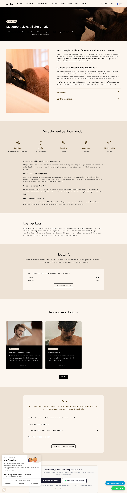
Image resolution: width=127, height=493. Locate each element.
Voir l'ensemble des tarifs (63, 285)
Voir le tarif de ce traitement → (63, 489)
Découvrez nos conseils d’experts (63, 446)
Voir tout (63, 376)
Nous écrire (119, 488)
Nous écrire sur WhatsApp (75, 480)
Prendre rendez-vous (116, 483)
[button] (20, 4)
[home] (7, 4)
